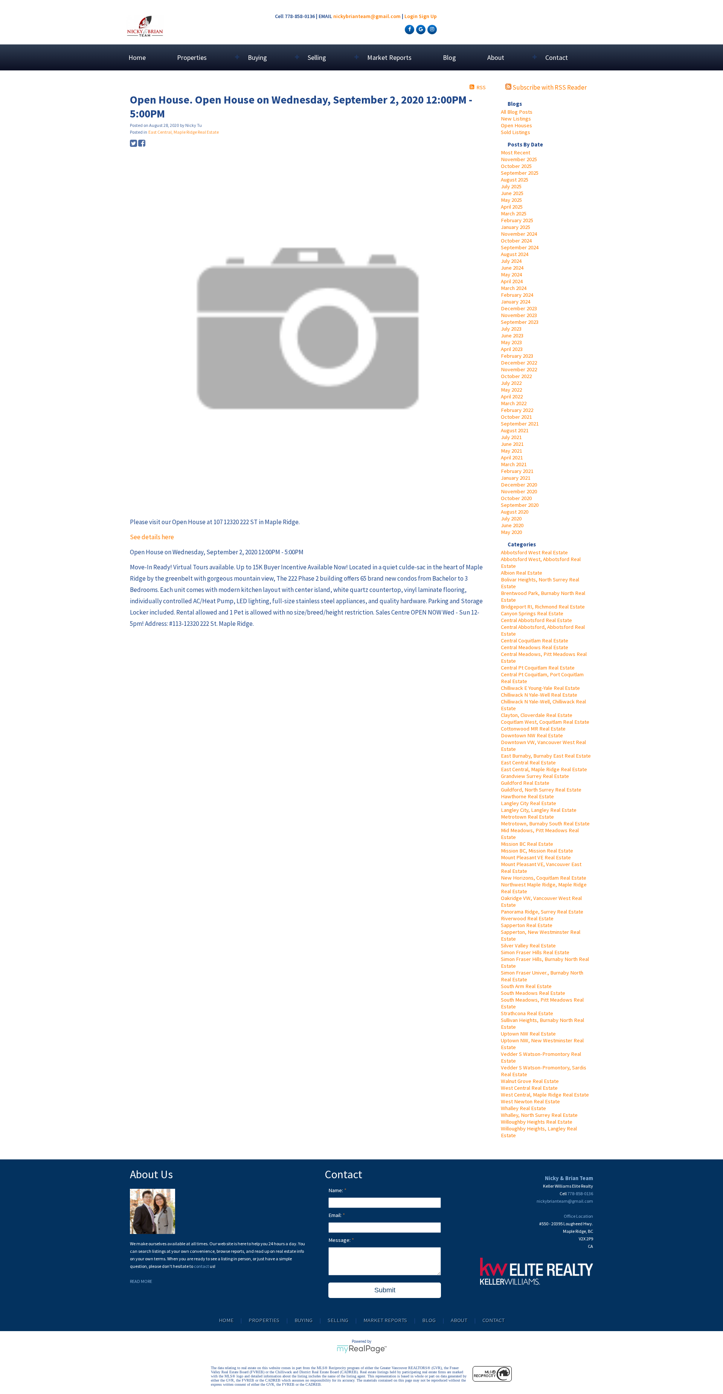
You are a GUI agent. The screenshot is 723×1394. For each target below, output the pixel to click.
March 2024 (513, 288)
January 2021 (515, 477)
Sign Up (428, 16)
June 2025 (512, 193)
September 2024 (519, 247)
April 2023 (512, 349)
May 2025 (511, 200)
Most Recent (515, 152)
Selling (338, 1320)
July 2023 (511, 328)
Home (137, 57)
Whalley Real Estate (523, 1108)
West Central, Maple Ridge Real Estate (545, 1094)
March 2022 (513, 403)
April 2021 (512, 457)
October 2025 (516, 166)
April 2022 (512, 396)
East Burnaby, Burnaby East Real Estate (546, 755)
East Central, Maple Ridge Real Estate (544, 769)
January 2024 (515, 301)
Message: (340, 1240)
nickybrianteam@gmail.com (367, 16)
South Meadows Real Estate (533, 993)
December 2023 (519, 308)
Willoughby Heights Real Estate (536, 1121)
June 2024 (512, 267)
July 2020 (511, 518)
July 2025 (511, 186)
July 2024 (511, 261)
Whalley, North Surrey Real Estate (539, 1115)
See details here (152, 537)
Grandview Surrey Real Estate (535, 776)
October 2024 (516, 240)
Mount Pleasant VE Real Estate (536, 857)
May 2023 (511, 342)
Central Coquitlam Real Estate (534, 640)
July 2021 (511, 437)
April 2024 (512, 281)
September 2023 (519, 322)
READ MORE (141, 1281)
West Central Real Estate (529, 1087)
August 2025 (514, 179)
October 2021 (516, 416)
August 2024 (514, 254)
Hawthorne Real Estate (527, 796)
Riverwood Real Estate (527, 918)
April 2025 (512, 206)
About (459, 1320)
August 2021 (514, 430)
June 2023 (512, 335)
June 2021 (512, 444)
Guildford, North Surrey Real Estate (541, 789)
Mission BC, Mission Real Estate (537, 850)
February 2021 (517, 471)
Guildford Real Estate (525, 782)
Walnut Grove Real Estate (530, 1081)
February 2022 (517, 410)
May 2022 (511, 389)
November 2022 (519, 369)
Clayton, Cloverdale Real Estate (536, 715)
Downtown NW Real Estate (532, 735)
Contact (556, 57)
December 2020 (519, 484)
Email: (335, 1215)
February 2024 (517, 294)
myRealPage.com (361, 1349)
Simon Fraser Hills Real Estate (535, 952)
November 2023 (519, 315)
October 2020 (516, 498)
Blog (449, 57)
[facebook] (408, 29)
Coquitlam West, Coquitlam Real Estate (545, 721)
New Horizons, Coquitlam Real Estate (543, 877)
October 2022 (516, 376)
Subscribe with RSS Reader (549, 87)
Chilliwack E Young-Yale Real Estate (540, 688)
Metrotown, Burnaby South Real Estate (545, 823)
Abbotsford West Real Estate (534, 552)
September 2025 (519, 172)
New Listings (516, 118)
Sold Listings (515, 132)
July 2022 (511, 383)
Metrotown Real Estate (527, 816)
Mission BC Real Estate (527, 843)
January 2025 (515, 227)
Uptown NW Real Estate (528, 1033)
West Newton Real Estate (530, 1101)
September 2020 (519, 505)
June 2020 (512, 525)
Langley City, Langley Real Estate (539, 810)
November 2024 (519, 233)
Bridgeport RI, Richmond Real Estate (543, 606)
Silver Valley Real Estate (528, 945)
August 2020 (514, 511)
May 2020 (511, 532)
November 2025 (519, 159)
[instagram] (431, 29)
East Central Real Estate (528, 762)
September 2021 (519, 423)
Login (411, 16)
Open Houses (516, 125)
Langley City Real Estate (528, 803)
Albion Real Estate (521, 572)
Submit (384, 1290)
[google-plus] (420, 29)
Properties (264, 1320)
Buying (303, 1320)
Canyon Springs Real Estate (532, 613)
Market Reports (389, 57)
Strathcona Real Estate (527, 1013)
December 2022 (519, 362)
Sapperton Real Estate (526, 925)
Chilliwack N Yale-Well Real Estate (539, 694)
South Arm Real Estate (526, 986)
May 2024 (511, 274)
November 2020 (519, 491)
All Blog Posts (516, 111)
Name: (336, 1190)
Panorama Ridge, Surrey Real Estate (542, 911)
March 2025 (513, 213)
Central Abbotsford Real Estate (536, 620)
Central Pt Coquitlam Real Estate (538, 667)
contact (202, 1266)
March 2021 (513, 464)
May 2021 (511, 450)
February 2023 (517, 355)
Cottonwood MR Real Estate (533, 728)
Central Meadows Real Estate (534, 647)
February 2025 (517, 220)
